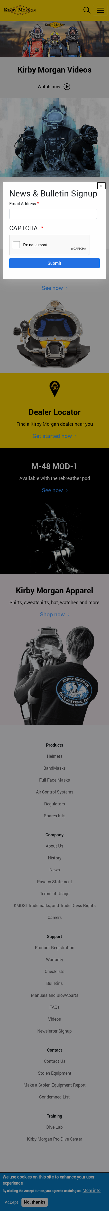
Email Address (22, 203)
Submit (54, 263)
